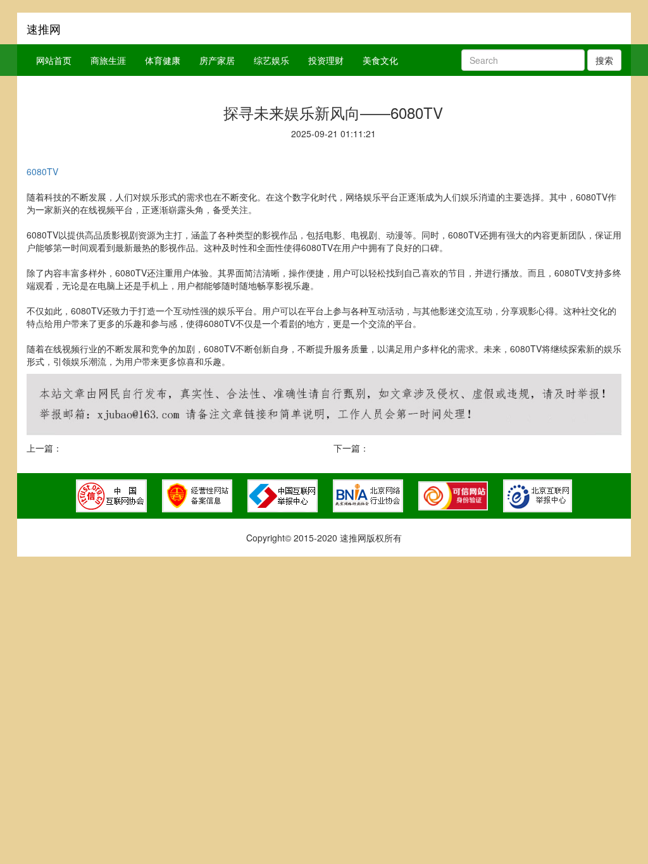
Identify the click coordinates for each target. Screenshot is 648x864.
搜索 (604, 60)
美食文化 (380, 60)
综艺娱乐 (271, 60)
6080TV (42, 171)
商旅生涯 (108, 60)
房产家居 (217, 60)
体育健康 (162, 60)
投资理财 (326, 60)
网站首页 (54, 60)
